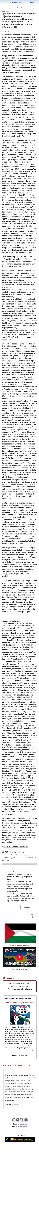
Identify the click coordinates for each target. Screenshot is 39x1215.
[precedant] (17, 8)
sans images (23, 1124)
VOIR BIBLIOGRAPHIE (21, 1056)
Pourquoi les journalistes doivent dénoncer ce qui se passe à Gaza (19, 876)
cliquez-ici (28, 989)
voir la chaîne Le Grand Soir (20, 969)
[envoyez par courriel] (21, 1121)
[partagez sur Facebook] (13, 1121)
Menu (31, 2)
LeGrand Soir (16, 2)
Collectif (9, 872)
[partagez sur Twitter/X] (17, 1121)
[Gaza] (20, 942)
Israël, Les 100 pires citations (18, 999)
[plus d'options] (26, 1121)
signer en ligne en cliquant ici (15, 846)
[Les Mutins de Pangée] (20, 1141)
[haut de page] (32, 916)
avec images (24, 1126)
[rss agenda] (17, 978)
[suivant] (21, 8)
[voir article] (20, 1024)
